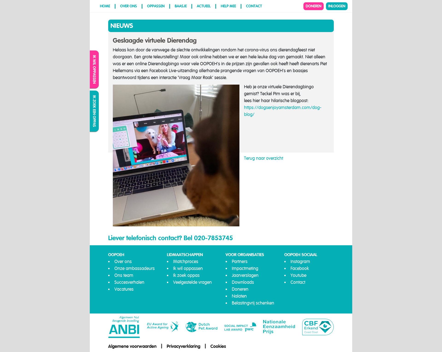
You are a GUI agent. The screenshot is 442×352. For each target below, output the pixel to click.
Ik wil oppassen (94, 69)
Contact (254, 6)
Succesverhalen (129, 282)
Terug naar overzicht (263, 158)
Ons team (123, 275)
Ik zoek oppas (186, 275)
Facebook (300, 268)
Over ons (128, 6)
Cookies (218, 346)
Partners (239, 261)
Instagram (300, 261)
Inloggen (336, 6)
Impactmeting (245, 268)
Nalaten (239, 296)
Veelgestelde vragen (192, 282)
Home (105, 6)
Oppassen (156, 6)
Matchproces (185, 261)
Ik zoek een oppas (94, 111)
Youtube (298, 275)
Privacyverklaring (183, 346)
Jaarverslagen (245, 275)
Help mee (228, 6)
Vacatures (124, 289)
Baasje (181, 6)
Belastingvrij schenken (253, 303)
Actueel (204, 6)
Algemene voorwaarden (132, 346)
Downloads (243, 282)
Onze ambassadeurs (134, 268)
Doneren (313, 6)
